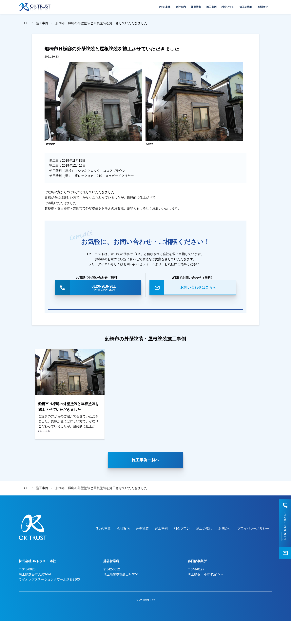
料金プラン (228, 6)
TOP (25, 23)
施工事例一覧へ (145, 460)
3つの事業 (164, 6)
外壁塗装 (196, 6)
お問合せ (263, 6)
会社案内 (181, 6)
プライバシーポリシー (253, 528)
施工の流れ (246, 6)
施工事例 (211, 6)
